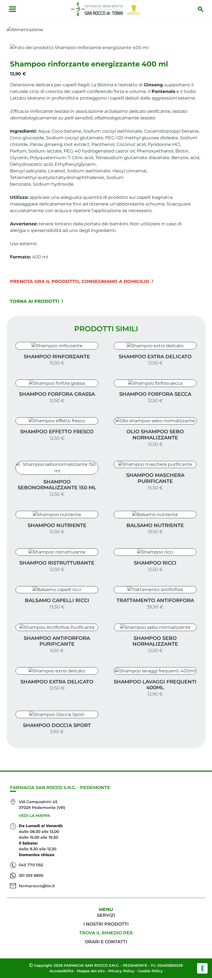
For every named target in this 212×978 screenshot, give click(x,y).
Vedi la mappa (34, 815)
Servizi (106, 915)
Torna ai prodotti (34, 301)
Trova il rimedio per (106, 933)
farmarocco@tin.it (37, 885)
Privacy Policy (121, 971)
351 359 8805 (31, 875)
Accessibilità (61, 971)
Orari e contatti (106, 941)
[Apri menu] (12, 9)
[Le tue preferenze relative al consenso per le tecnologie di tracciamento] (202, 968)
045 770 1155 (31, 864)
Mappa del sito (91, 971)
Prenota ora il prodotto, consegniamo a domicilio (79, 281)
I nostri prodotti (106, 924)
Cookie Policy (150, 971)
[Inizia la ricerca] (200, 9)
